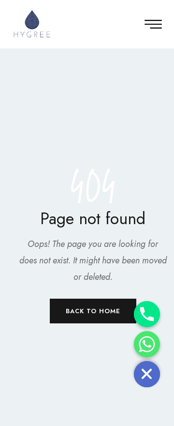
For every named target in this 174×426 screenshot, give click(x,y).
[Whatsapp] (147, 344)
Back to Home (93, 311)
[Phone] (147, 314)
